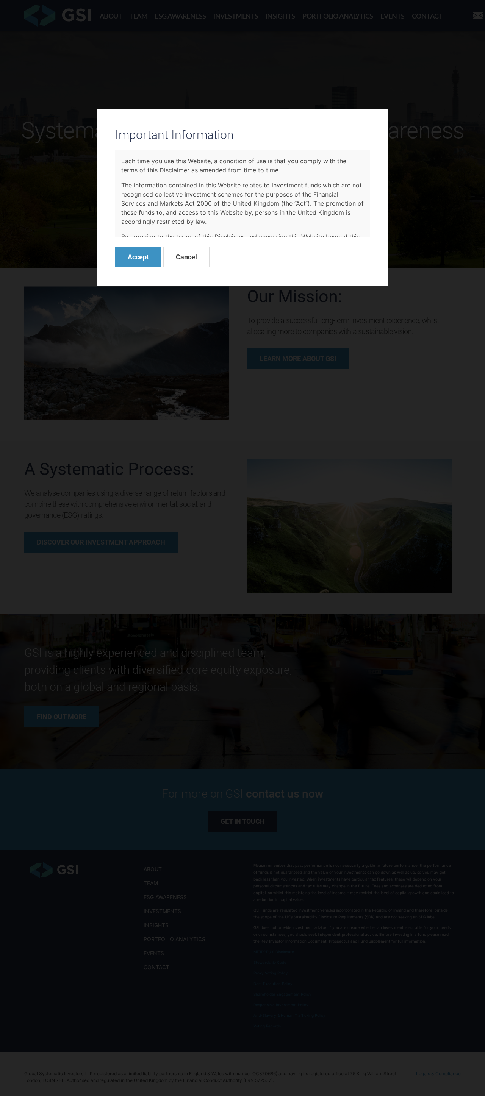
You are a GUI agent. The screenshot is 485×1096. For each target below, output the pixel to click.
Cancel (186, 256)
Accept (138, 256)
